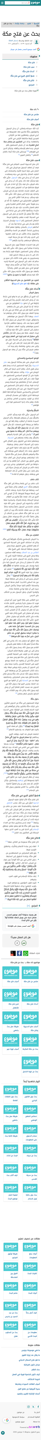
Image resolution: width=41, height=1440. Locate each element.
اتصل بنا (37, 1412)
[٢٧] (28, 872)
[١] (28, 151)
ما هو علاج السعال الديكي (29, 1360)
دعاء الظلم (36, 1369)
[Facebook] (38, 1407)
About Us (36, 1421)
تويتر (13, 953)
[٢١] (7, 773)
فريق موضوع (19, 1421)
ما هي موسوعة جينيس (30, 1350)
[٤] (19, 154)
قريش (29, 227)
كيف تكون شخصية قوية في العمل (26, 1374)
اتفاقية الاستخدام (34, 1417)
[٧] (33, 339)
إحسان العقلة (13, 40)
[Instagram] (28, 1407)
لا (17, 943)
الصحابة (25, 680)
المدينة (11, 437)
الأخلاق (9, 803)
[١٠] (32, 434)
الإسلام (36, 829)
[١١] (11, 473)
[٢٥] (13, 832)
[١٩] (8, 729)
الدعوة (18, 220)
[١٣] (4, 529)
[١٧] (16, 693)
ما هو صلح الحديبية (20, 283)
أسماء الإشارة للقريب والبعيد (28, 1394)
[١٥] (12, 575)
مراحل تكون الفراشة (32, 1365)
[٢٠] (15, 743)
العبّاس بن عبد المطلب (30, 552)
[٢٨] (6, 899)
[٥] (11, 240)
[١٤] (13, 568)
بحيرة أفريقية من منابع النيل (29, 1389)
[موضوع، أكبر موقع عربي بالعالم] (35, 3)
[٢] (27, 151)
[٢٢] (5, 773)
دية (21, 303)
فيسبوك (19, 953)
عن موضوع (20, 1412)
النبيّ (26, 487)
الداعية (36, 803)
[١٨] (24, 725)
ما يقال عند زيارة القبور (31, 1355)
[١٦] (10, 636)
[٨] (33, 352)
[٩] (32, 404)
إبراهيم (20, 780)
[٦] (6, 274)
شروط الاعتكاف (34, 1379)
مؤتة (27, 372)
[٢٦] (7, 841)
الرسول (14, 177)
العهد (36, 316)
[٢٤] (32, 822)
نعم (23, 943)
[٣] (32, 154)
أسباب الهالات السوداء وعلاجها (27, 1384)
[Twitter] (33, 1407)
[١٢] (5, 529)
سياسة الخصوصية (18, 1417)
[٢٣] (28, 789)
